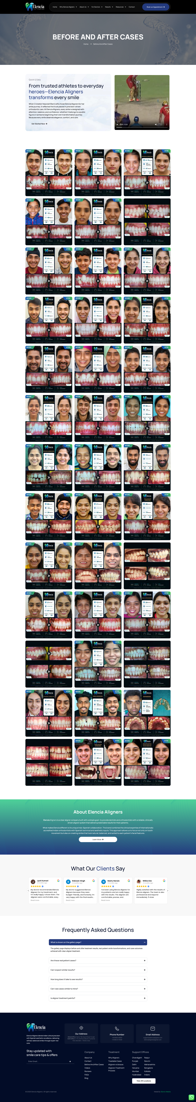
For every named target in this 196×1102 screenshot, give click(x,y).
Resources (120, 7)
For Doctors (96, 7)
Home (55, 7)
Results (108, 7)
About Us (83, 7)
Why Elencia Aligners (67, 7)
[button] (167, 890)
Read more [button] (35, 900)
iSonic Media (166, 1092)
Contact (132, 7)
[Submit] (70, 1061)
